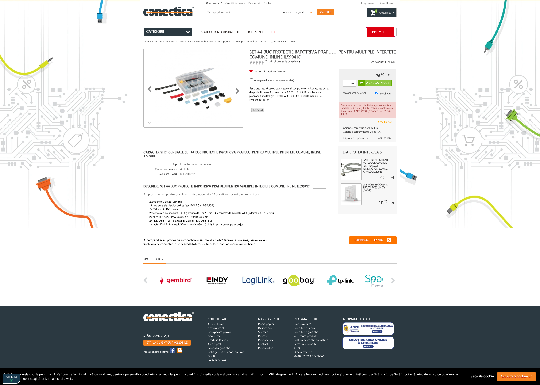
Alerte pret (214, 344)
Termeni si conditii (305, 344)
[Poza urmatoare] (237, 91)
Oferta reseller (303, 352)
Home (148, 42)
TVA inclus (386, 93)
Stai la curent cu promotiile (167, 342)
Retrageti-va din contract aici (226, 352)
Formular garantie (219, 348)
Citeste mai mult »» (311, 96)
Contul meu (215, 336)
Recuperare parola (219, 332)
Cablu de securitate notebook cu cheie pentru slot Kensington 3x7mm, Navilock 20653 (376, 166)
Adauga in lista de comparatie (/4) (274, 80)
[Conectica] (168, 317)
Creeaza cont (216, 328)
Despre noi (254, 3)
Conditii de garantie (306, 332)
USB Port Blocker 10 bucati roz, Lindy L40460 (375, 187)
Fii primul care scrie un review (282, 61)
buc (352, 83)
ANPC (297, 348)
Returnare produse (305, 336)
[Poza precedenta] (149, 89)
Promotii (380, 32)
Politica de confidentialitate (311, 340)
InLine (266, 100)
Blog (273, 32)
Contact (268, 3)
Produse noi (255, 32)
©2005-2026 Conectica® (309, 356)
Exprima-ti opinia (368, 240)
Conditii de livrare (235, 3)
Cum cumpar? (214, 3)
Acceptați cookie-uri (516, 376)
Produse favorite (218, 340)
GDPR (211, 356)
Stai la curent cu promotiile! (220, 32)
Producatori (265, 348)
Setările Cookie (217, 360)
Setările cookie (482, 376)
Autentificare (216, 324)
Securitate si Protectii (182, 42)
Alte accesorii (161, 42)
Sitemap (263, 332)
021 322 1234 (385, 138)
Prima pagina (266, 324)
